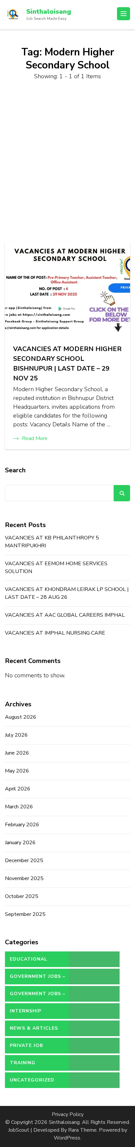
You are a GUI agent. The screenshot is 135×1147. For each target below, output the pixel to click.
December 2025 (24, 860)
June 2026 (17, 753)
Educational (28, 959)
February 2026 (22, 824)
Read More (35, 438)
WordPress (67, 1137)
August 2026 (20, 717)
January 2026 (20, 842)
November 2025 (24, 878)
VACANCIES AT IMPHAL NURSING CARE (55, 633)
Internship (25, 1011)
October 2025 (21, 896)
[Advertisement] (67, 161)
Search (15, 470)
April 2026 (17, 788)
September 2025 (25, 914)
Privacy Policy (68, 1114)
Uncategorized (32, 1080)
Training (22, 1063)
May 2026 (17, 770)
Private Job (26, 1045)
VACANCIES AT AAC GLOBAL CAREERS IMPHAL (65, 615)
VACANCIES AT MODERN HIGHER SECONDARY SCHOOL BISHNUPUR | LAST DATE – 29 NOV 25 (67, 364)
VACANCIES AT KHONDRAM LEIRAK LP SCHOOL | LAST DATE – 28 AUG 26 (67, 593)
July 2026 (16, 735)
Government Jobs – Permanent (37, 996)
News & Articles (34, 1028)
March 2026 (19, 806)
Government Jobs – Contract (37, 978)
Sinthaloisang (48, 11)
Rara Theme (82, 1130)
